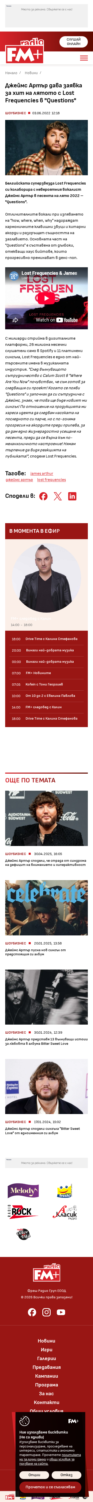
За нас (46, 1394)
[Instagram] (46, 1312)
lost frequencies (51, 479)
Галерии (46, 1358)
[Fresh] (65, 1191)
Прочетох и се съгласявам (50, 1487)
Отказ (66, 1475)
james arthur (41, 473)
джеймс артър (19, 479)
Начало (11, 73)
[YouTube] (61, 1312)
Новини (31, 73)
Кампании (46, 1376)
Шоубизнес (15, 113)
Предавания (47, 1367)
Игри (46, 1350)
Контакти (46, 1402)
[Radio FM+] (9, 1496)
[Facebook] (32, 1312)
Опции (34, 1475)
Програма (46, 1385)
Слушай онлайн (74, 41)
